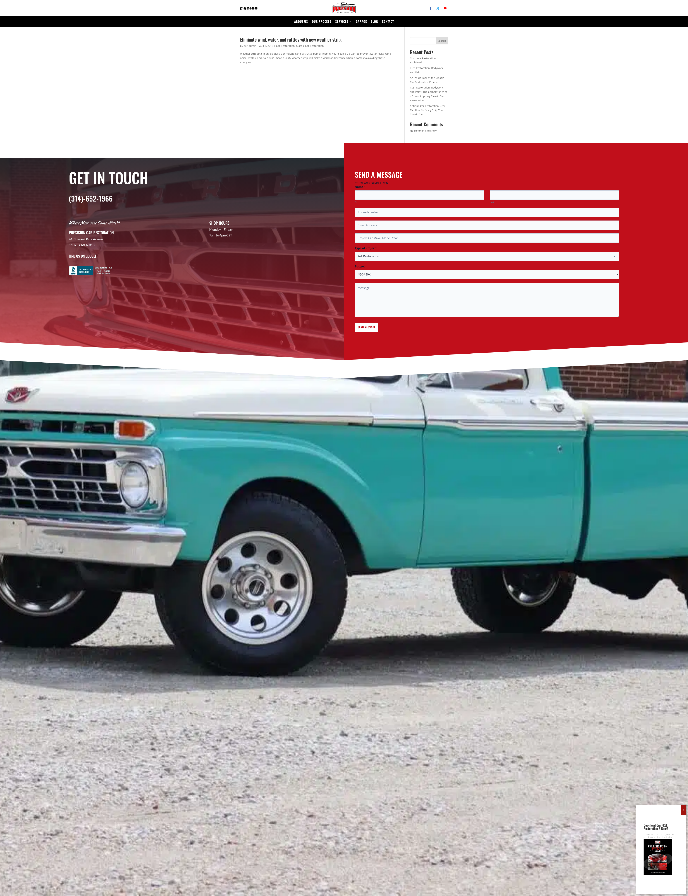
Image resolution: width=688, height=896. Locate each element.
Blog (374, 21)
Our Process (321, 21)
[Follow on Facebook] (431, 8)
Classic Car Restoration (310, 45)
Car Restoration (285, 45)
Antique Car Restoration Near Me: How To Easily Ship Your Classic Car (427, 110)
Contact (388, 21)
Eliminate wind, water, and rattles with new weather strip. (291, 39)
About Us (301, 21)
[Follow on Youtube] (445, 8)
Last (492, 202)
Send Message (366, 327)
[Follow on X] (438, 8)
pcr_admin (250, 45)
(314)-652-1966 (91, 198)
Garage (361, 21)
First (357, 202)
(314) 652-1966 (249, 8)
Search (442, 40)
